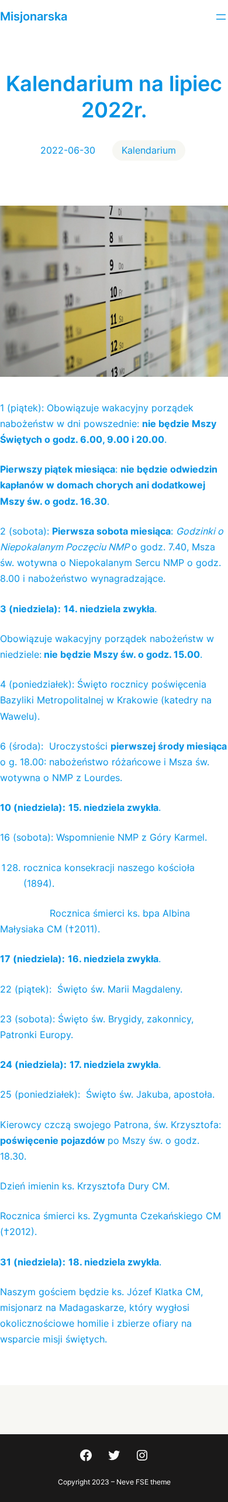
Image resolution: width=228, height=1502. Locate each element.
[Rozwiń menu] (221, 17)
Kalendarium (149, 150)
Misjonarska (33, 16)
